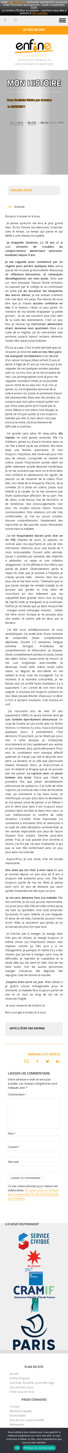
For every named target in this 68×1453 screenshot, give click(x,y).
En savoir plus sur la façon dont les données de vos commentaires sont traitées (33, 1194)
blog (32, 123)
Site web (13, 1161)
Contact (15, 1406)
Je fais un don (34, 30)
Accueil (17, 123)
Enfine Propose (20, 1378)
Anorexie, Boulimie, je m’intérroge (32, 1383)
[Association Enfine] (34, 43)
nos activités (39, 13)
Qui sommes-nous (21, 1387)
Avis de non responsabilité (27, 1420)
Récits (31, 100)
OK (17, 1447)
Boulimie (20, 100)
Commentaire (17, 1094)
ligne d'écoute (17, 2)
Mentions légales (21, 1411)
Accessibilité (17, 1415)
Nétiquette (17, 1424)
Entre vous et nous (22, 1392)
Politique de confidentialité (39, 1447)
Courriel (14, 1147)
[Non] (63, 1440)
